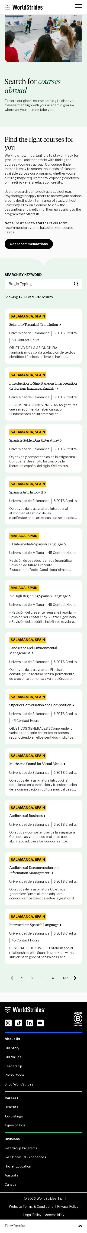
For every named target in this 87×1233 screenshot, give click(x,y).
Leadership (13, 1066)
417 (66, 979)
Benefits (11, 1107)
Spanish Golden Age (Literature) (34, 440)
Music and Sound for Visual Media (35, 764)
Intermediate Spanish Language (33, 925)
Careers (11, 1098)
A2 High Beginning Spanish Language (38, 596)
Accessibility (54, 1215)
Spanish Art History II (26, 492)
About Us (12, 1039)
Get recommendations (29, 244)
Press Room (14, 1075)
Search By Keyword (23, 275)
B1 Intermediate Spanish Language (36, 544)
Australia (11, 1175)
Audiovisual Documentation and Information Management (34, 870)
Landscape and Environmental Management (33, 650)
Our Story (12, 1048)
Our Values (13, 1057)
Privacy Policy (67, 1206)
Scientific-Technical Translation (33, 324)
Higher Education (18, 1166)
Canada (10, 1184)
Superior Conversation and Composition (40, 705)
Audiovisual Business (26, 815)
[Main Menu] (78, 7)
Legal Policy (32, 1215)
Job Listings (14, 1116)
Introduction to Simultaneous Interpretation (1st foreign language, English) (43, 386)
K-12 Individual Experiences (25, 1157)
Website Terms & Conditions (31, 1206)
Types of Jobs (15, 1125)
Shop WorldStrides (19, 1084)
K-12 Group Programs (21, 1148)
